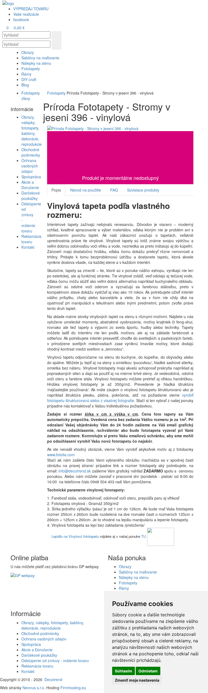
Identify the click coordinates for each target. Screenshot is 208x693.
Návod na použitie (85, 190)
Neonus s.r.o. (33, 687)
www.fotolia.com (61, 454)
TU (143, 536)
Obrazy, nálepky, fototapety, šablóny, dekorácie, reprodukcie (31, 130)
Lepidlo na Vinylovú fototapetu (75, 536)
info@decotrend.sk (74, 471)
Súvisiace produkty (143, 190)
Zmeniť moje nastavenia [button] (137, 680)
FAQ (114, 190)
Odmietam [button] (148, 671)
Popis (56, 190)
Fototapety (56, 93)
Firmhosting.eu (73, 687)
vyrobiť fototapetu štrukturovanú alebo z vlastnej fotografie (120, 397)
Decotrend (53, 679)
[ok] (56, 35)
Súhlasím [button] (123, 671)
